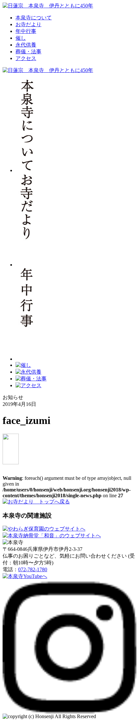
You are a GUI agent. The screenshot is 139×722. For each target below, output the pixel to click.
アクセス (26, 58)
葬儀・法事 (28, 51)
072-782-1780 (32, 569)
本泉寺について (34, 17)
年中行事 (26, 31)
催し (21, 38)
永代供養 (26, 44)
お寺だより (28, 24)
